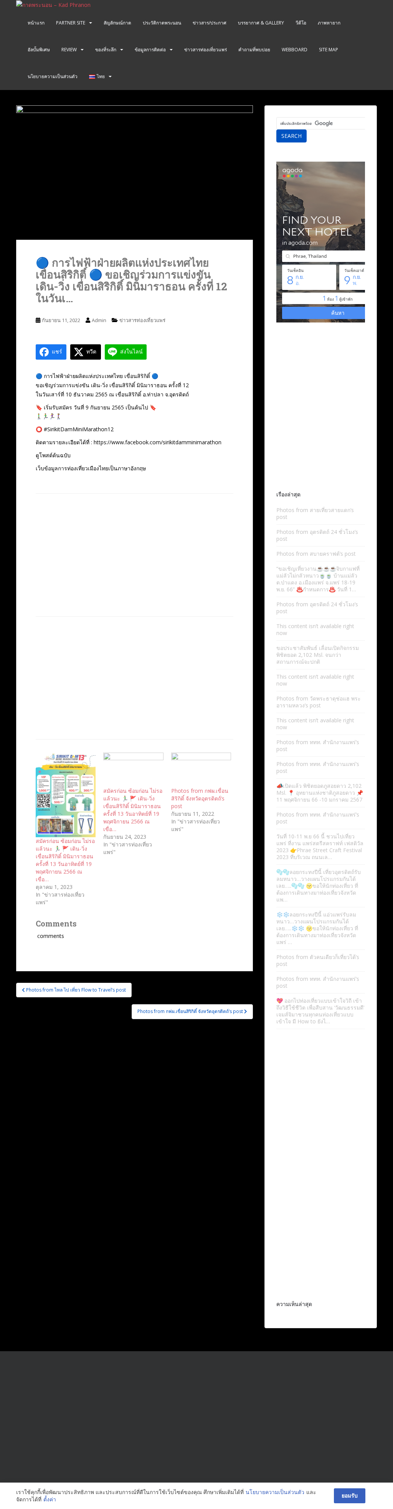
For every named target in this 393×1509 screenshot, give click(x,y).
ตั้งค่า (49, 1499)
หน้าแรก (36, 23)
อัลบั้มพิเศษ (39, 49)
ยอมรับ (350, 1495)
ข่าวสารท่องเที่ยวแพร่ (205, 49)
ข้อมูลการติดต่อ (150, 49)
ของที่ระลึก (105, 49)
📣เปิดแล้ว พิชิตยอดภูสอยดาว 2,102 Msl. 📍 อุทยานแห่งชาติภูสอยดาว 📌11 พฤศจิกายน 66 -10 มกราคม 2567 (319, 792)
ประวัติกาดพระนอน (162, 23)
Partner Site (70, 23)
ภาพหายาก (329, 23)
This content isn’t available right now (315, 629)
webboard (294, 49)
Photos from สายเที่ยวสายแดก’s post (315, 513)
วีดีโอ (301, 23)
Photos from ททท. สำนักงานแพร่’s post (317, 745)
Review (69, 49)
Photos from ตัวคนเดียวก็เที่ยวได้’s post (317, 960)
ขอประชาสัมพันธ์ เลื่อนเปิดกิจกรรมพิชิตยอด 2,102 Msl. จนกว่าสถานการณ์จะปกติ (317, 654)
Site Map (328, 49)
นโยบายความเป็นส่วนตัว (53, 76)
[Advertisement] (134, 555)
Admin (99, 320)
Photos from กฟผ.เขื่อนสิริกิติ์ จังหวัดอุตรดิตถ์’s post (199, 798)
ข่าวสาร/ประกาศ (209, 23)
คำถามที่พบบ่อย (254, 49)
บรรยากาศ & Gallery (261, 23)
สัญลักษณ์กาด (117, 23)
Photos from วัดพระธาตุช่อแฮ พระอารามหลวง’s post (318, 702)
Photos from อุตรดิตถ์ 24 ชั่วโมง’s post (317, 535)
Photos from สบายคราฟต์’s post (316, 553)
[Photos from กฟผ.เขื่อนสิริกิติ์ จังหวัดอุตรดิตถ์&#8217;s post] (201, 770)
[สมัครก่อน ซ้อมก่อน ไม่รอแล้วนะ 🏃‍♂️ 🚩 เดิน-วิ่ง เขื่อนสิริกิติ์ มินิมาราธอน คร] (66, 795)
